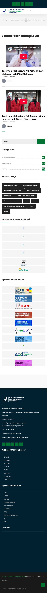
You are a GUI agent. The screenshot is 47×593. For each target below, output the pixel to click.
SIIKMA (6, 467)
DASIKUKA (7, 480)
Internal (4, 169)
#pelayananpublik (33, 191)
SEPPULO (7, 473)
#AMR (31, 206)
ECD (5, 518)
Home (5, 20)
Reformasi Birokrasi (8, 158)
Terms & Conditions (9, 589)
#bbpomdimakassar (11, 185)
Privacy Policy (21, 589)
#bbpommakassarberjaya (13, 191)
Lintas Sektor (6, 163)
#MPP (35, 201)
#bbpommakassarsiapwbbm (25, 196)
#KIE (26, 201)
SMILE (6, 470)
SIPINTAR (7, 476)
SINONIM (7, 460)
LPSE (5, 493)
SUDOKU (7, 463)
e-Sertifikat (8, 506)
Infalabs (7, 509)
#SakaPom (7, 196)
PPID (5, 512)
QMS (5, 522)
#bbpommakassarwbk (30, 185)
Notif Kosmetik (9, 502)
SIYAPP (6, 457)
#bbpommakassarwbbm (12, 201)
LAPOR (6, 499)
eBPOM (6, 496)
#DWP (6, 211)
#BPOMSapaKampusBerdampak (14, 206)
